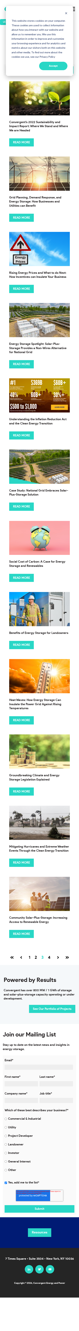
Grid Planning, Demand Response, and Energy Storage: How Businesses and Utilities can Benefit (35, 201)
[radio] (39, 1118)
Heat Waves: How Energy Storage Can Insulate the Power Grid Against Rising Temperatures (35, 704)
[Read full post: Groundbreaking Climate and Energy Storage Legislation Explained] (39, 751)
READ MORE (21, 142)
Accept (53, 66)
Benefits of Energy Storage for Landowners (38, 633)
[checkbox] (39, 1144)
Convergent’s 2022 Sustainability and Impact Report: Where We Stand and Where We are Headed (38, 126)
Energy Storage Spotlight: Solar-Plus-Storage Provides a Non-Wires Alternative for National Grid (38, 348)
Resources (39, 1232)
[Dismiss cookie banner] (66, 14)
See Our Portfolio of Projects (52, 1008)
